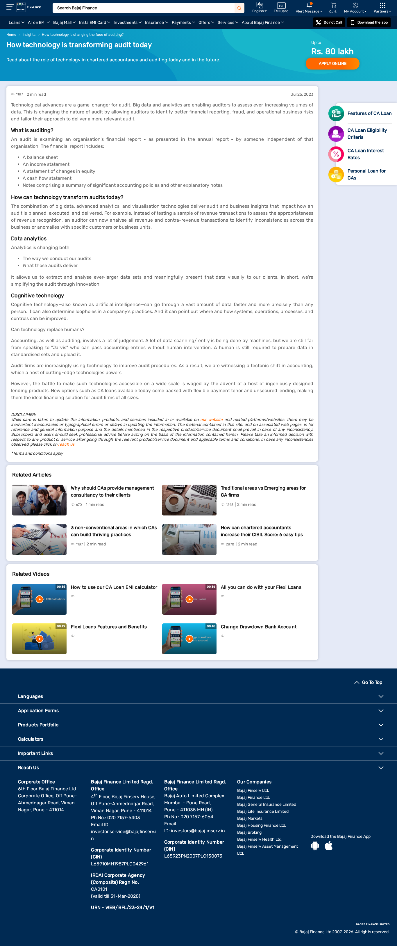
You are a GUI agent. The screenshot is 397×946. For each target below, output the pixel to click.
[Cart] (333, 5)
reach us (66, 444)
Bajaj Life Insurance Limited (263, 811)
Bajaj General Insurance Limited (266, 804)
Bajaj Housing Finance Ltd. (261, 825)
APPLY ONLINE (332, 63)
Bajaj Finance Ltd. (253, 797)
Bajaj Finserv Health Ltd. (259, 839)
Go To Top (372, 682)
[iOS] (328, 846)
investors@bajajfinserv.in (198, 830)
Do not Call (333, 22)
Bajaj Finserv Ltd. (253, 790)
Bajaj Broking (249, 832)
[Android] (315, 846)
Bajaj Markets (249, 818)
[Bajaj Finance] (29, 7)
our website (211, 419)
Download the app (372, 22)
